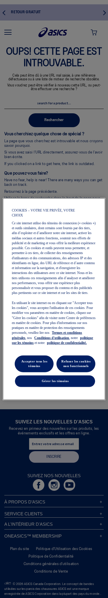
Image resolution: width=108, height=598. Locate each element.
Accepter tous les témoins (34, 364)
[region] (54, 299)
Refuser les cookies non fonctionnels (75, 364)
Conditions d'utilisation (51, 337)
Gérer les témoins (55, 381)
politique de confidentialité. (67, 343)
